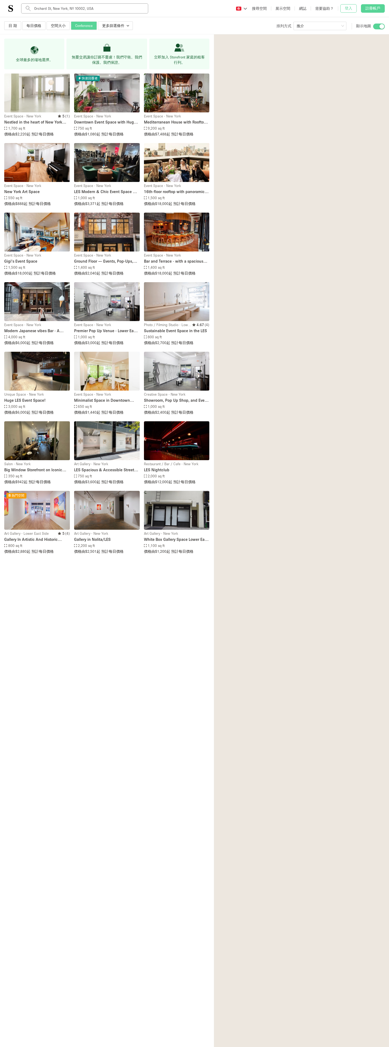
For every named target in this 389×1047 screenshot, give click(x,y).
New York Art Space (22, 191)
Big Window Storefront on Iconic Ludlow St (33, 470)
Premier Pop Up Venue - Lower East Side (105, 331)
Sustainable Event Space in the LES (175, 330)
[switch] (379, 26)
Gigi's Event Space (20, 261)
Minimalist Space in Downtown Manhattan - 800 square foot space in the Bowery (105, 400)
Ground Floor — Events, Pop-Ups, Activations (103, 261)
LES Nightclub (156, 469)
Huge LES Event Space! (25, 400)
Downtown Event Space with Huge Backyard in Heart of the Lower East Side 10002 (105, 122)
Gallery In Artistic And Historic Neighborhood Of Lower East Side (34, 539)
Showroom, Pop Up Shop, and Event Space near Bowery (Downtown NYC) (176, 400)
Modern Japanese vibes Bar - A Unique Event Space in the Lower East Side (33, 331)
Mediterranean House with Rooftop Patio (175, 122)
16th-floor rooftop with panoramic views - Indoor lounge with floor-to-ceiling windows (175, 192)
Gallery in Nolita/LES (92, 539)
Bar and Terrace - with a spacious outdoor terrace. (173, 261)
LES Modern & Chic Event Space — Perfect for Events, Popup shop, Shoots (105, 192)
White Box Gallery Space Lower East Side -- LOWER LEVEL (176, 539)
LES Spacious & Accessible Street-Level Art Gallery (104, 470)
